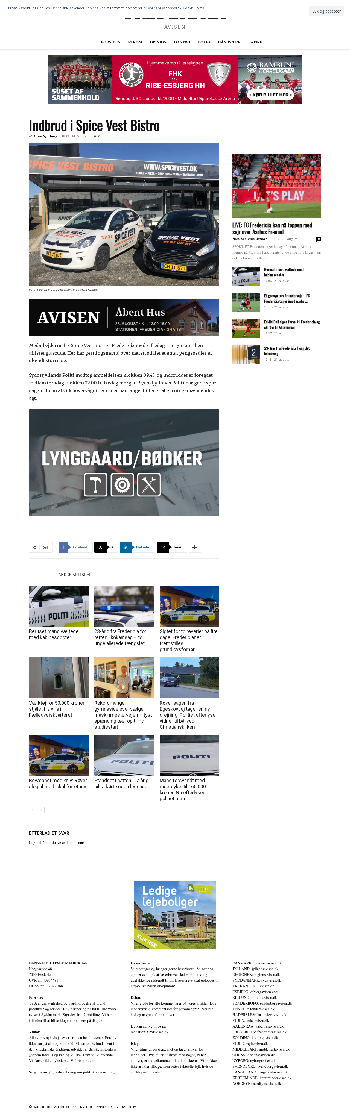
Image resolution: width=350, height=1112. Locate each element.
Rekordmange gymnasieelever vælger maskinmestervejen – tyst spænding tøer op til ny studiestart (123, 715)
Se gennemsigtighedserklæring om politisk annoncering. (72, 1072)
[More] (195, 547)
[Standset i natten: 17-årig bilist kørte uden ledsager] (124, 755)
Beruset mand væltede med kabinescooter (53, 634)
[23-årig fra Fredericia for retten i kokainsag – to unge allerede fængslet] (124, 606)
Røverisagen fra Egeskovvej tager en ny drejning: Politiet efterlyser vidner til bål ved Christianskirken (188, 715)
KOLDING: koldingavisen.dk (255, 1037)
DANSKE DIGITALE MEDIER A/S (58, 963)
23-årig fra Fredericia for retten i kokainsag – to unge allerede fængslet (120, 637)
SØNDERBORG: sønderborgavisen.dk (262, 1003)
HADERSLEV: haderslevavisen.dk (259, 1014)
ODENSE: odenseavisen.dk (253, 1054)
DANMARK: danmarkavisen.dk (257, 963)
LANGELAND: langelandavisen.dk (260, 1072)
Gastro (182, 42)
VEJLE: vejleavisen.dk (250, 1043)
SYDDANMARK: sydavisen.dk (256, 980)
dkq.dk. (98, 1020)
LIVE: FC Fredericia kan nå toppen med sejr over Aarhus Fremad (272, 228)
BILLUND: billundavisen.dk (254, 997)
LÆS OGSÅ (42, 574)
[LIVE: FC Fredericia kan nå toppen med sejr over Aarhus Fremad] (276, 186)
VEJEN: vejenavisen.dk (250, 1020)
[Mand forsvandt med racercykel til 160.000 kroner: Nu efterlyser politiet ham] (189, 755)
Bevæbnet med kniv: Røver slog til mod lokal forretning (58, 783)
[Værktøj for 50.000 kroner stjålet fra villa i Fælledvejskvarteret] (59, 677)
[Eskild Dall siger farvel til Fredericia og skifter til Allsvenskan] (246, 328)
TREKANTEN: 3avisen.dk (253, 986)
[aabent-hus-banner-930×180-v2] (124, 317)
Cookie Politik (193, 8)
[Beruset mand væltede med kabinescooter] (59, 606)
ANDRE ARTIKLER (75, 574)
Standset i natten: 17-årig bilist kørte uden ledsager (121, 783)
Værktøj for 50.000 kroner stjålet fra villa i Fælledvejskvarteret (56, 709)
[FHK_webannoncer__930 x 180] (175, 79)
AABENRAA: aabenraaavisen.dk (258, 1026)
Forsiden (111, 42)
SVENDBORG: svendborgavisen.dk (260, 1066)
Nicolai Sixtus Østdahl (250, 239)
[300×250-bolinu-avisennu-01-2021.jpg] (175, 915)
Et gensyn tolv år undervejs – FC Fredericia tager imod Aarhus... (287, 298)
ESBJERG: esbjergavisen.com (255, 991)
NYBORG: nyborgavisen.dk (254, 1060)
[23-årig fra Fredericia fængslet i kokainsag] (246, 354)
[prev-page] (32, 810)
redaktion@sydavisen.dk (149, 1031)
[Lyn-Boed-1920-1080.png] (124, 462)
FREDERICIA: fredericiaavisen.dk (259, 1031)
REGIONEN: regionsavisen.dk (256, 974)
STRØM (135, 42)
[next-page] (41, 810)
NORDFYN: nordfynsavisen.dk (256, 1083)
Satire (255, 42)
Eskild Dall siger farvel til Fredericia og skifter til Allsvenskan (292, 324)
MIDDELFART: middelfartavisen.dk (261, 1049)
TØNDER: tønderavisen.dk (253, 1008)
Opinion (158, 42)
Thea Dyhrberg (45, 136)
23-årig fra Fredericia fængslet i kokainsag (287, 350)
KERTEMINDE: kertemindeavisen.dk (261, 1077)
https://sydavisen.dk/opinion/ (153, 986)
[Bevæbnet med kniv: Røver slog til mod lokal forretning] (59, 755)
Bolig (204, 42)
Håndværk (229, 42)
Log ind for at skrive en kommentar (56, 842)
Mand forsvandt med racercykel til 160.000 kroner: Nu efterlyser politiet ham (183, 789)
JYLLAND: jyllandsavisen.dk (255, 968)
